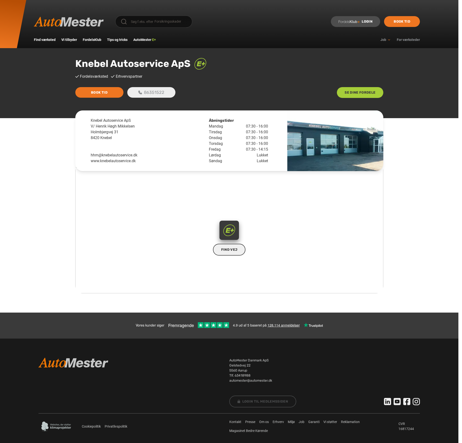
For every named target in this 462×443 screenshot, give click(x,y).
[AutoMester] (69, 21)
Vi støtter (330, 422)
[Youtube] (397, 401)
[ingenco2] (56, 426)
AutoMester (144, 40)
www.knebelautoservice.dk (113, 161)
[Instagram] (416, 401)
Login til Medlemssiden (265, 401)
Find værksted (45, 40)
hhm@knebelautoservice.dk (114, 155)
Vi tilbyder (69, 40)
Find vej (229, 250)
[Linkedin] (387, 401)
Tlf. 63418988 (239, 375)
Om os (264, 422)
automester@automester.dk (250, 381)
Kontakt (235, 422)
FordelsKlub (92, 40)
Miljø (291, 422)
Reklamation (350, 422)
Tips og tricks (117, 40)
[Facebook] (407, 401)
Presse (250, 422)
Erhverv (278, 422)
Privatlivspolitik (116, 426)
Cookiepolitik (91, 426)
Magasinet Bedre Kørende (248, 431)
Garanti (314, 422)
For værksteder (408, 40)
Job (301, 422)
